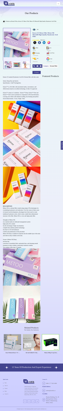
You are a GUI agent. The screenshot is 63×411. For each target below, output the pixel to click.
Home (6, 382)
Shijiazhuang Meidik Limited (31, 408)
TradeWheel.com (43, 408)
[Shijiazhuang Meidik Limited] (9, 3)
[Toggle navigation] (58, 3)
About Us (6, 385)
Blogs (6, 391)
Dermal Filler (14, 21)
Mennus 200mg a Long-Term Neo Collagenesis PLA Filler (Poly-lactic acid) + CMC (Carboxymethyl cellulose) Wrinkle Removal (50, 352)
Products (8, 21)
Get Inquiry (36, 72)
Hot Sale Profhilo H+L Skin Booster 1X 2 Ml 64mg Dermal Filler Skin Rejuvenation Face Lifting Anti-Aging (31, 352)
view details (11, 355)
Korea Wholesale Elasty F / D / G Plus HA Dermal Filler (12, 352)
